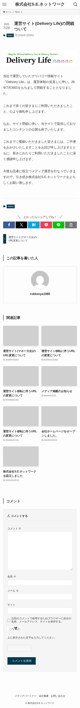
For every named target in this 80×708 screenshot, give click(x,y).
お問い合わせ (58, 696)
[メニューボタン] (4, 4)
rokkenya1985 (40, 294)
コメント (14, 528)
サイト (11, 604)
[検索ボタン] (75, 4)
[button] (9, 225)
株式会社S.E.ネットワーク (40, 4)
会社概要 (44, 696)
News (10, 35)
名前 (11, 576)
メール (13, 590)
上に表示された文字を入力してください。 (32, 637)
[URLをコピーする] (71, 225)
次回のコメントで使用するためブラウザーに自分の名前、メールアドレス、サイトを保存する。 (41, 620)
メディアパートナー (25, 696)
